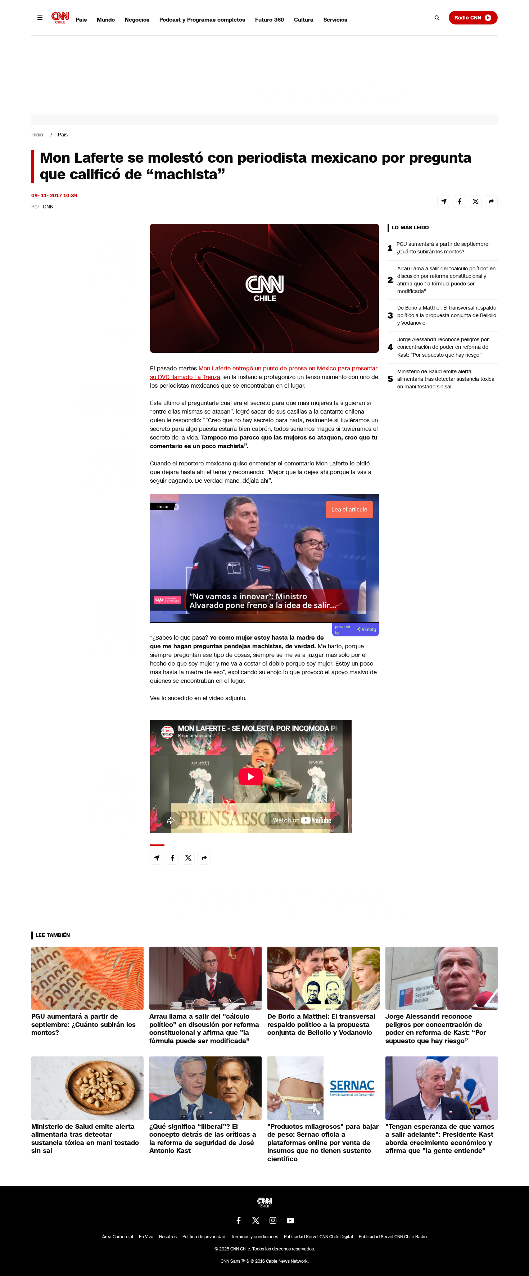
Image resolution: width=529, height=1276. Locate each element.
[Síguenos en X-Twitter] (256, 1220)
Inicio (37, 134)
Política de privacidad (203, 1237)
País (81, 19)
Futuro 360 (269, 19)
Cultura (303, 19)
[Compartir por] (491, 201)
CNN (48, 206)
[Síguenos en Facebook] (238, 1220)
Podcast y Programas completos (202, 19)
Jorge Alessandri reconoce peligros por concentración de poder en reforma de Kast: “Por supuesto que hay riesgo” (443, 347)
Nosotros (168, 1237)
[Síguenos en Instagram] (273, 1220)
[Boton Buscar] (437, 17)
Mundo (106, 19)
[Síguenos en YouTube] (290, 1220)
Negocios (137, 19)
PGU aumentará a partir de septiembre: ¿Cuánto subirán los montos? (443, 247)
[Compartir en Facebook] (459, 201)
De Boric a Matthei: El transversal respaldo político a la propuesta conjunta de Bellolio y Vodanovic (446, 315)
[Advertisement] (85, 636)
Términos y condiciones (254, 1237)
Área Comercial (117, 1237)
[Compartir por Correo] (443, 201)
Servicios (335, 19)
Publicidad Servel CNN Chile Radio (393, 1237)
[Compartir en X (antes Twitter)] (475, 201)
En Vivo (146, 1237)
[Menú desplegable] (40, 17)
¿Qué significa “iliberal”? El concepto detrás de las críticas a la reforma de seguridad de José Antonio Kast (202, 1139)
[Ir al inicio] (60, 18)
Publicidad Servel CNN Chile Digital (318, 1237)
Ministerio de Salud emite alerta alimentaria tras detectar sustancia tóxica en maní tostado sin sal (445, 379)
